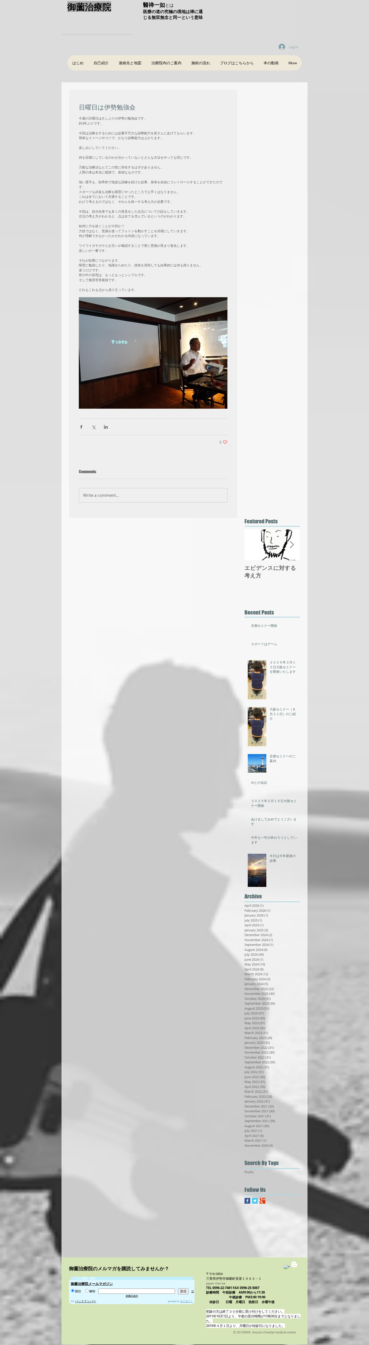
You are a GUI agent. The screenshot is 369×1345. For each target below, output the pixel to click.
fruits (249, 1172)
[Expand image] (153, 353)
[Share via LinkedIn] (105, 426)
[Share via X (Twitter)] (93, 426)
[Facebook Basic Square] (247, 1201)
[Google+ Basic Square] (262, 1201)
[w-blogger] (294, 1264)
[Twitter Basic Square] (255, 1201)
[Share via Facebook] (81, 426)
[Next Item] (291, 545)
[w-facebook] (287, 1268)
